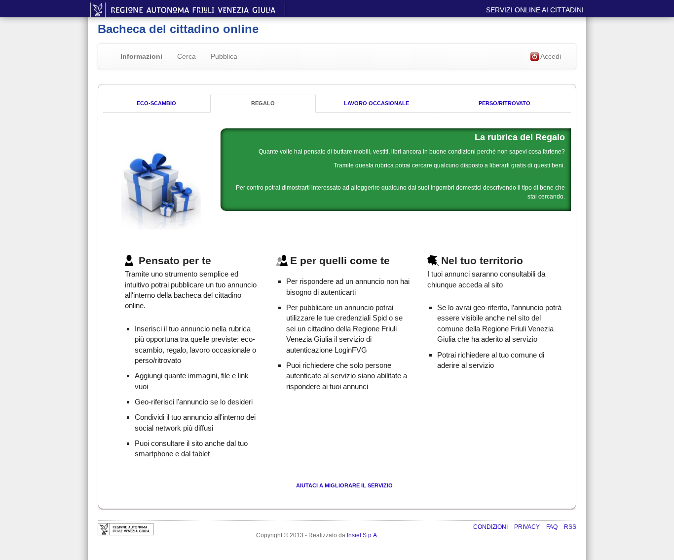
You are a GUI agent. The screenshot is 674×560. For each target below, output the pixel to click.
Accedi (550, 56)
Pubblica (224, 56)
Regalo (263, 103)
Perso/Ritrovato (504, 103)
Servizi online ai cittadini (535, 10)
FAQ (552, 526)
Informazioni (141, 56)
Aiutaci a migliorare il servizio (344, 485)
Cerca (186, 56)
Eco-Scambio (156, 103)
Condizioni (491, 526)
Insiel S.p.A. (362, 535)
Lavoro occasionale (376, 103)
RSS (570, 526)
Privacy (527, 526)
